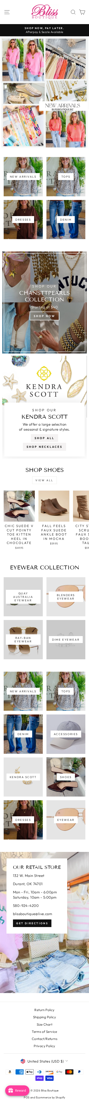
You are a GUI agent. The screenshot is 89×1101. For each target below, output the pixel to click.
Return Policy (44, 1010)
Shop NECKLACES (44, 446)
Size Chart (44, 1024)
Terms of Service (44, 1032)
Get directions (32, 923)
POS (26, 1097)
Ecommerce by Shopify (50, 1097)
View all (44, 480)
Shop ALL (44, 438)
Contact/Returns (44, 1039)
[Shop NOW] (44, 302)
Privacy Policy (44, 1046)
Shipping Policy (44, 1017)
